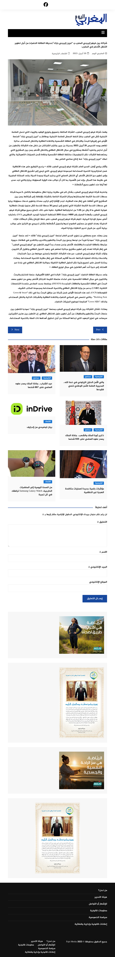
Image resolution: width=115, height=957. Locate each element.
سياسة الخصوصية (98, 917)
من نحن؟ (102, 890)
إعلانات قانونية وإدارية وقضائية (91, 924)
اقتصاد (64, 53)
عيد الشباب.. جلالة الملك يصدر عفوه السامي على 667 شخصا (33, 385)
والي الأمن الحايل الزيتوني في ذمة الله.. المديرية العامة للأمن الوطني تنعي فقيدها (83, 386)
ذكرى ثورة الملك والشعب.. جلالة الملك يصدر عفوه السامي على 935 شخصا (84, 437)
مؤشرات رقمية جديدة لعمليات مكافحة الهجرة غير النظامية (84, 490)
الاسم (103, 552)
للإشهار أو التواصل (98, 904)
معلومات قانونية (98, 911)
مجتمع (88, 376)
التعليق (102, 522)
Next (17, 330)
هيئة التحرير (100, 897)
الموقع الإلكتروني (98, 582)
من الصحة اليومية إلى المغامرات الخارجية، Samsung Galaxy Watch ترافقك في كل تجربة (32, 491)
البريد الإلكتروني (97, 567)
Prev (98, 330)
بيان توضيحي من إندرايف (39, 427)
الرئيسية (56, 53)
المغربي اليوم (98, 53)
